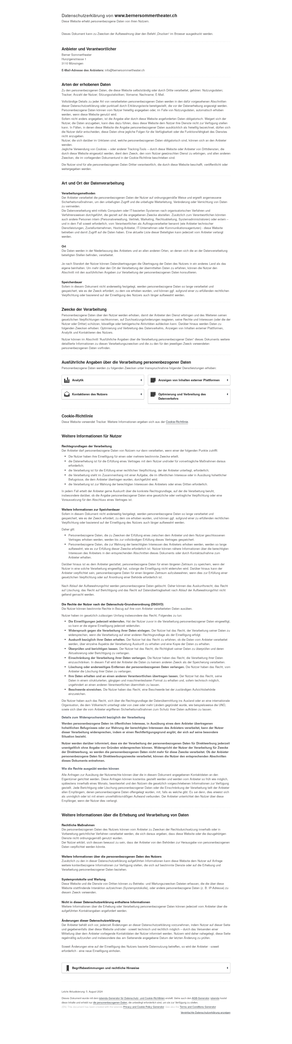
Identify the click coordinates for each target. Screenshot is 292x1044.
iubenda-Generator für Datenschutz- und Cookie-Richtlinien (132, 998)
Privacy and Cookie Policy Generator (143, 1006)
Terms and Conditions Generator (198, 1006)
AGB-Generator (200, 998)
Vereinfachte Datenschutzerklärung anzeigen (205, 1012)
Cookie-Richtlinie (177, 421)
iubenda (215, 998)
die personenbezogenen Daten (110, 1002)
